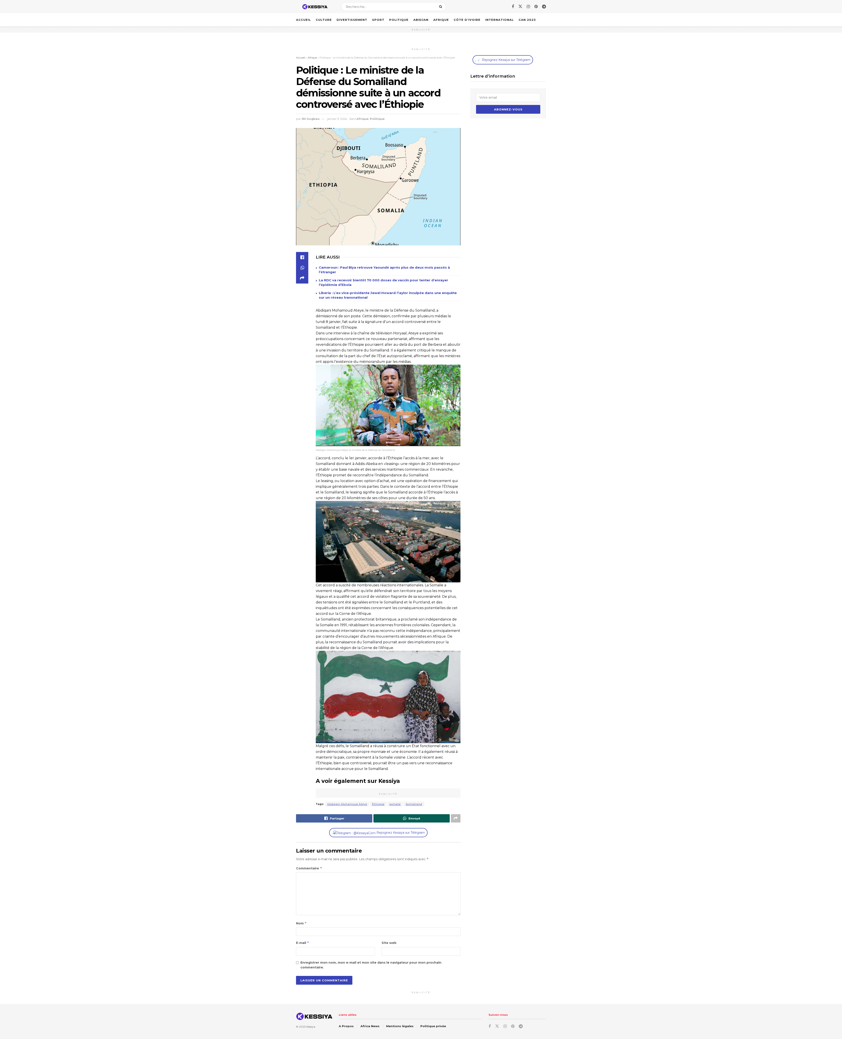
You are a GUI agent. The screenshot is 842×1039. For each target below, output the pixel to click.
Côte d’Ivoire (467, 19)
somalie (395, 804)
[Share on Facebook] (302, 257)
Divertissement (352, 19)
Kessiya (310, 1026)
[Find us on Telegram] (544, 6)
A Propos (346, 1026)
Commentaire (309, 868)
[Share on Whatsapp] (302, 267)
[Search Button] (441, 6)
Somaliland (414, 804)
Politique (399, 19)
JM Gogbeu (310, 119)
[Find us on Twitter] (520, 6)
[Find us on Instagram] (528, 6)
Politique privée (433, 1026)
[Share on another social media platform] (302, 278)
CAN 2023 (527, 19)
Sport (378, 19)
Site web (389, 943)
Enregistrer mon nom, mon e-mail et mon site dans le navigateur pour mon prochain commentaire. (370, 965)
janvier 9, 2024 (337, 119)
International (499, 19)
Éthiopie (378, 804)
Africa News (370, 1026)
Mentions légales (400, 1026)
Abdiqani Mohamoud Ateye (347, 804)
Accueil (303, 19)
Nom (301, 923)
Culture (324, 19)
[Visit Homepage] (314, 6)
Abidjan (420, 19)
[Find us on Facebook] (513, 6)
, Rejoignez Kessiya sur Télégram (378, 833)
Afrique (441, 19)
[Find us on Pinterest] (536, 6)
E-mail (302, 943)
